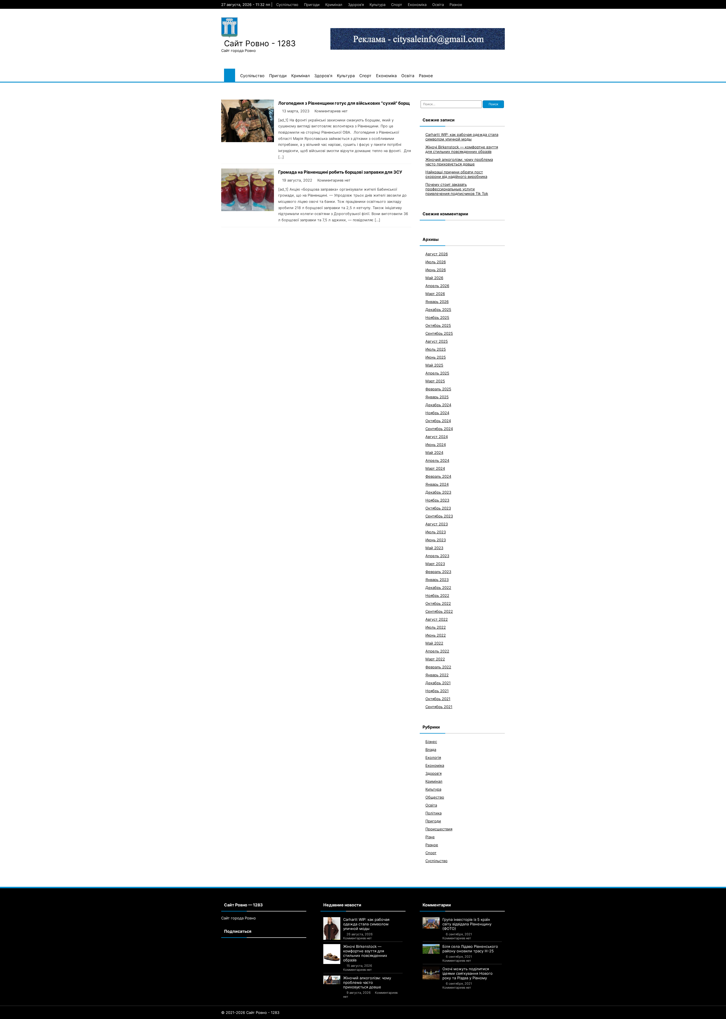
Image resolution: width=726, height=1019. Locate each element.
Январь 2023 (437, 579)
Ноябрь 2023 (437, 500)
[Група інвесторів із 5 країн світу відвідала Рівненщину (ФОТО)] (431, 923)
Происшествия (438, 828)
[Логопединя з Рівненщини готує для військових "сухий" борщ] (247, 140)
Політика (433, 812)
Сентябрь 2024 (439, 428)
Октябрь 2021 (437, 698)
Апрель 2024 (437, 460)
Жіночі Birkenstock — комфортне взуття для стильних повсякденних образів (461, 148)
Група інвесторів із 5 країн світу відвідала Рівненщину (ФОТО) (466, 924)
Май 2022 (434, 643)
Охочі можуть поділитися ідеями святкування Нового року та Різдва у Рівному (467, 973)
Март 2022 (435, 658)
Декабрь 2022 (438, 587)
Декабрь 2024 (438, 404)
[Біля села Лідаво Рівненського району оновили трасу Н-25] (431, 949)
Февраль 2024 (438, 476)
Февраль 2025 (438, 388)
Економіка (417, 4)
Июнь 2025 (435, 357)
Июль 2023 (435, 531)
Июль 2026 (435, 261)
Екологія (433, 757)
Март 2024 (435, 468)
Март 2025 (435, 380)
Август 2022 (436, 619)
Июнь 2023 (435, 539)
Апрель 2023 (437, 555)
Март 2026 (435, 293)
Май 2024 (434, 452)
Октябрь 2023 (438, 508)
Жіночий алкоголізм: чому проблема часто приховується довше (459, 161)
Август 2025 (436, 341)
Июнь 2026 (435, 269)
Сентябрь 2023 (439, 515)
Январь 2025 (437, 396)
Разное (455, 4)
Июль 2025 (435, 349)
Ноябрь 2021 (437, 690)
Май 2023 (434, 547)
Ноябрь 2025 (437, 317)
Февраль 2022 (438, 666)
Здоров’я (356, 4)
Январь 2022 (437, 674)
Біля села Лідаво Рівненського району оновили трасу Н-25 (470, 948)
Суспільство (287, 4)
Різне (430, 836)
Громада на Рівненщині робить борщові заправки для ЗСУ (340, 172)
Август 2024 (436, 436)
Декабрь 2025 (438, 309)
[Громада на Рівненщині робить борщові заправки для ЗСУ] (247, 209)
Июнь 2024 (435, 444)
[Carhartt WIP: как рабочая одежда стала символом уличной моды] (331, 928)
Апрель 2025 (437, 372)
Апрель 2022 (437, 651)
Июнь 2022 (435, 635)
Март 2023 (435, 563)
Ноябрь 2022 (437, 595)
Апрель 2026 (437, 285)
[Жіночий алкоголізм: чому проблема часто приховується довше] (331, 980)
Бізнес (431, 741)
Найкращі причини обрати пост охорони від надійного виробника (456, 173)
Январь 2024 (437, 484)
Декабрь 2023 (438, 492)
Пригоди (312, 4)
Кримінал (333, 4)
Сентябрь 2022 (439, 611)
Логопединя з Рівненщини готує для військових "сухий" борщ (344, 103)
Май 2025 (434, 365)
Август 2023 (436, 523)
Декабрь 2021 (438, 682)
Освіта (438, 4)
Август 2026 (436, 253)
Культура (377, 4)
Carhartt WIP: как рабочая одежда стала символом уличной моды (461, 136)
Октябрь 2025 (438, 325)
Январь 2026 (437, 301)
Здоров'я (433, 773)
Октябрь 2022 (438, 603)
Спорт (396, 4)
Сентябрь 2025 (439, 333)
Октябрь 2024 (438, 420)
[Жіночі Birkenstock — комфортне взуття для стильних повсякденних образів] (331, 954)
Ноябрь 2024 (437, 412)
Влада (430, 749)
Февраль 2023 (438, 571)
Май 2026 (434, 277)
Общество (434, 797)
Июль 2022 (435, 627)
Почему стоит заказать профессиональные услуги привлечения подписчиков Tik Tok (456, 188)
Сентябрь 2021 (438, 706)
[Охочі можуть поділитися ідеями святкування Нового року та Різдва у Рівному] (431, 973)
